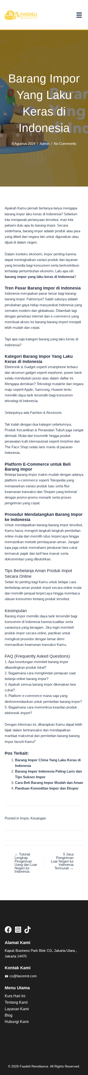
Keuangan (38, 818)
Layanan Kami (17, 1009)
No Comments (65, 144)
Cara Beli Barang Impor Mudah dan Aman (49, 783)
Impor (24, 818)
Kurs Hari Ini (15, 996)
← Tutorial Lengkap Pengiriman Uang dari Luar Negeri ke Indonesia (26, 863)
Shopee (49, 492)
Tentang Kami (16, 1002)
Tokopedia (57, 480)
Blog (8, 1015)
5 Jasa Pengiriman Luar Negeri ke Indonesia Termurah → (62, 861)
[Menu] (79, 15)
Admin (45, 144)
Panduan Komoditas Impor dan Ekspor (47, 788)
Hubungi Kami (17, 1022)
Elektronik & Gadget (20, 367)
